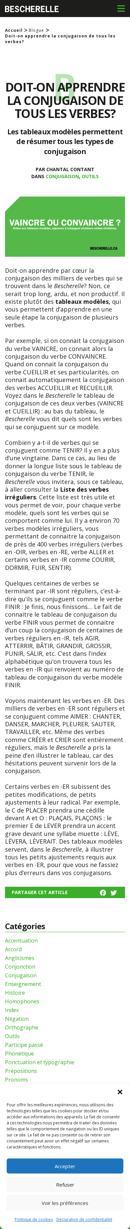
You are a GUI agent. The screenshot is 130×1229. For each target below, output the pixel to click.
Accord (13, 949)
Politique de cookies (34, 1219)
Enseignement (23, 984)
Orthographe (21, 1027)
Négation (17, 1018)
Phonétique (19, 1053)
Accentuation (21, 940)
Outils (90, 176)
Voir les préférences (65, 1203)
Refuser (65, 1184)
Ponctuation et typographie (39, 1062)
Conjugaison (62, 176)
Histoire (15, 992)
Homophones (22, 1001)
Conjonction (20, 966)
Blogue (36, 30)
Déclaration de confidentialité (84, 1219)
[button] (120, 1092)
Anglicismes (19, 958)
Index (12, 1010)
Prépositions (21, 1071)
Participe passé (24, 1045)
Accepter (65, 1166)
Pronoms (16, 1079)
